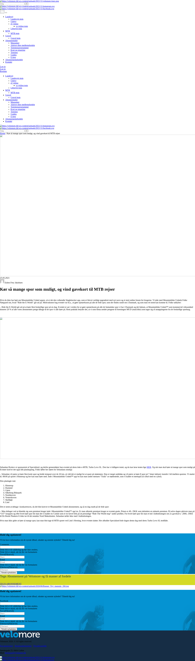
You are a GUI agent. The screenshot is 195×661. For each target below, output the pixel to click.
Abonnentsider (11, 40)
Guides (14, 55)
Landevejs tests (17, 19)
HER (149, 467)
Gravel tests (15, 38)
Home (2, 133)
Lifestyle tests (16, 28)
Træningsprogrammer (20, 48)
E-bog (13, 57)
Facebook (4, 601)
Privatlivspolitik (40, 646)
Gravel (8, 36)
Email (2, 559)
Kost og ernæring (18, 50)
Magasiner (15, 43)
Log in (3, 66)
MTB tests (15, 33)
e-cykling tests (22, 26)
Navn (7, 554)
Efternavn (8, 567)
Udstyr (13, 21)
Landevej (9, 17)
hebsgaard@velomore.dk (15, 653)
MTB (7, 31)
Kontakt (8, 62)
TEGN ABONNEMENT (10, 584)
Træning (14, 52)
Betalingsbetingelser (23, 646)
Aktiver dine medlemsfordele (23, 45)
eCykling (14, 24)
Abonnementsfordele (14, 60)
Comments (4, 544)
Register (3, 71)
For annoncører (6, 646)
